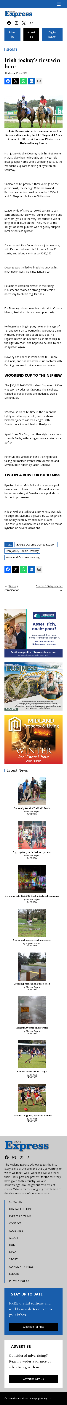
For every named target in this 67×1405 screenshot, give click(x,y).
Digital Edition (52, 34)
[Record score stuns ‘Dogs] (32, 1055)
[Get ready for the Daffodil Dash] (32, 791)
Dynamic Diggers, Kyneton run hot (31, 1115)
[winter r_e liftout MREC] (33, 739)
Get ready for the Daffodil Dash (32, 808)
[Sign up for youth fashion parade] (32, 835)
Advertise (31, 34)
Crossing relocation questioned (32, 983)
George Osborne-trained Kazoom (36, 544)
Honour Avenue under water (32, 1027)
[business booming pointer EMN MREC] (33, 686)
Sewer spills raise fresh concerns (32, 939)
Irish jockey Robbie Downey (22, 551)
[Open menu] (59, 4)
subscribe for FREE (33, 1326)
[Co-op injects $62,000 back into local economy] (32, 879)
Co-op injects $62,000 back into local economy (32, 895)
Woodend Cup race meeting (22, 557)
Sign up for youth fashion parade (32, 852)
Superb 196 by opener (49, 586)
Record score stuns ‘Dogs (32, 1071)
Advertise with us (33, 1379)
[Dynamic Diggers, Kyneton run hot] (32, 1098)
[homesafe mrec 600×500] (33, 633)
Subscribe (13, 34)
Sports (11, 49)
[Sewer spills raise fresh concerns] (32, 923)
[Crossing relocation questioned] (32, 967)
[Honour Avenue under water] (32, 1011)
